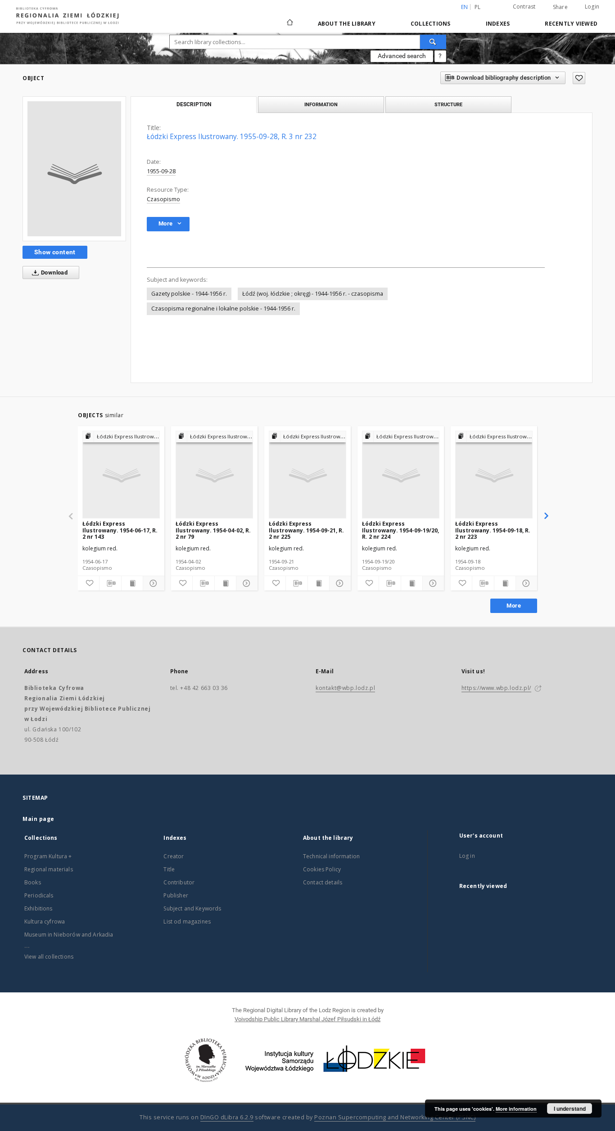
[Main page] (290, 18)
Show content (55, 252)
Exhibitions (38, 908)
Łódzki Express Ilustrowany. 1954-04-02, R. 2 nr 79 (213, 530)
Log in (467, 856)
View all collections (48, 956)
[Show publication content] (132, 583)
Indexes (498, 23)
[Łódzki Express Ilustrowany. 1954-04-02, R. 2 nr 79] (214, 475)
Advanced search (402, 55)
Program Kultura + (48, 856)
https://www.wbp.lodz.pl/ (496, 688)
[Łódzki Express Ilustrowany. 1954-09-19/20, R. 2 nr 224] (400, 475)
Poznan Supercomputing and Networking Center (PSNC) (394, 1117)
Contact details (322, 882)
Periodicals (39, 895)
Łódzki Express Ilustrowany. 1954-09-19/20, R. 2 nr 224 (400, 530)
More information (516, 1108)
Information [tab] (321, 104)
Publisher (175, 895)
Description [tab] (193, 104)
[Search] (433, 42)
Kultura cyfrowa (44, 921)
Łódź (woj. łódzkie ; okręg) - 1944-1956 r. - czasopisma (312, 293)
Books (32, 882)
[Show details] (152, 583)
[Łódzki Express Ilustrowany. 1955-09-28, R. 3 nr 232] (74, 168)
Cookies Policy (322, 869)
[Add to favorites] (579, 78)
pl (478, 7)
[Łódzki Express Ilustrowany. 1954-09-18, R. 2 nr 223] (494, 475)
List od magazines (187, 921)
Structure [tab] (448, 104)
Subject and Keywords (192, 908)
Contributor (178, 882)
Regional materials (48, 869)
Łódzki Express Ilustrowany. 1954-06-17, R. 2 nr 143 (120, 530)
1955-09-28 (161, 171)
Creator (173, 856)
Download (54, 272)
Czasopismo (163, 199)
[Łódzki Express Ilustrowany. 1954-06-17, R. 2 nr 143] (121, 475)
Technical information (331, 856)
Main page (38, 819)
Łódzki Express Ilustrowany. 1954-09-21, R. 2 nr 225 (306, 530)
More (513, 605)
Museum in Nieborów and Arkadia (68, 934)
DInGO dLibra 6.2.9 (226, 1117)
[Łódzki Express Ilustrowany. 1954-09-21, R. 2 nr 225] (307, 475)
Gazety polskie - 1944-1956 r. (189, 293)
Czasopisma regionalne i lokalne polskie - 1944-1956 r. (223, 308)
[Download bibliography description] (110, 583)
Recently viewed (571, 23)
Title (169, 869)
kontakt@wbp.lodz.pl (345, 688)
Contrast (524, 6)
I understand (570, 1108)
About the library (346, 23)
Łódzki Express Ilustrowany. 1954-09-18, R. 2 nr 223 (492, 530)
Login (592, 6)
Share (560, 7)
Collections (431, 23)
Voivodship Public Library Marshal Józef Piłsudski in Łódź (307, 1019)
